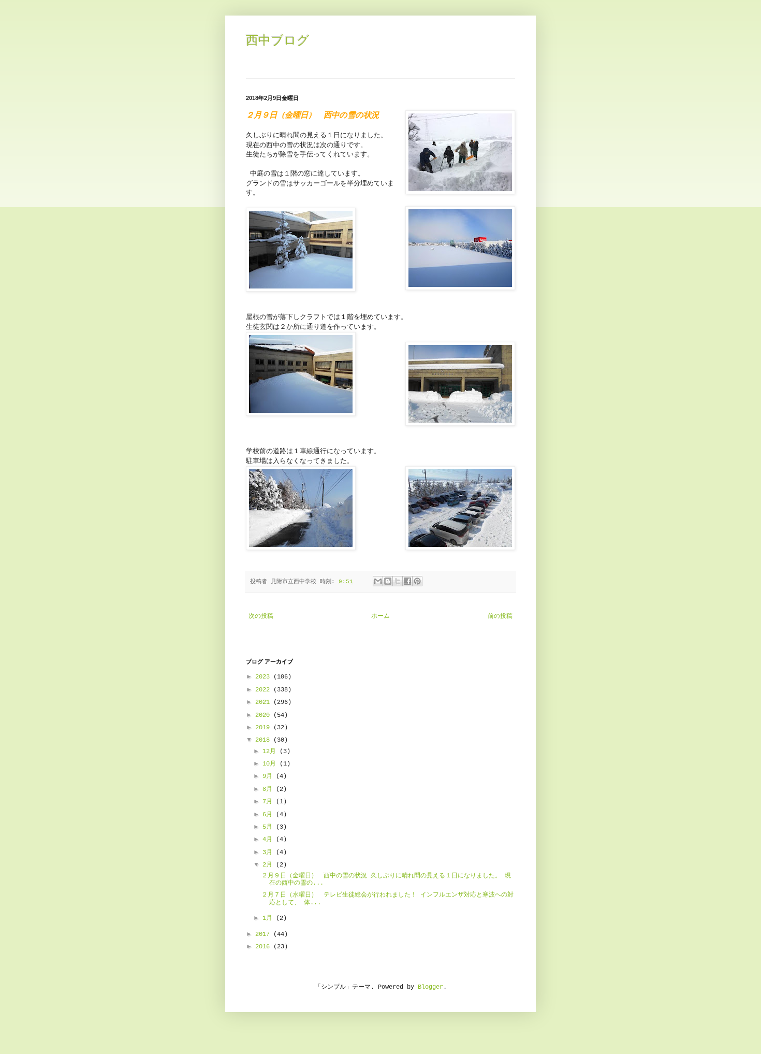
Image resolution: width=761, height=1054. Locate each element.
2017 (264, 934)
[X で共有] (397, 581)
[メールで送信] (378, 581)
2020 (264, 715)
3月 (269, 852)
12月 (271, 751)
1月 (269, 918)
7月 (269, 801)
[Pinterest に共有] (417, 581)
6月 (269, 814)
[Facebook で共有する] (407, 581)
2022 (264, 690)
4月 (269, 839)
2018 (264, 740)
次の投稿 (260, 616)
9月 (269, 776)
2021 (264, 702)
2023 (264, 677)
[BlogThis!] (388, 581)
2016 (264, 946)
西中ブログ (278, 40)
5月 (269, 827)
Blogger (430, 987)
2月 (269, 865)
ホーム (380, 616)
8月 (269, 789)
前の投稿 (500, 616)
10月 (271, 764)
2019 (264, 727)
